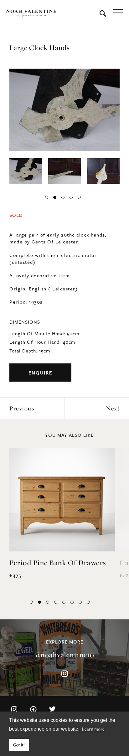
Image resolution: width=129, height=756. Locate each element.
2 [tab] (54, 197)
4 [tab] (71, 197)
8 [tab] (88, 602)
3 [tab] (62, 197)
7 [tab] (80, 602)
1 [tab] (46, 197)
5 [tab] (79, 197)
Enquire (40, 372)
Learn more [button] (93, 729)
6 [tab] (72, 602)
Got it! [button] (19, 745)
